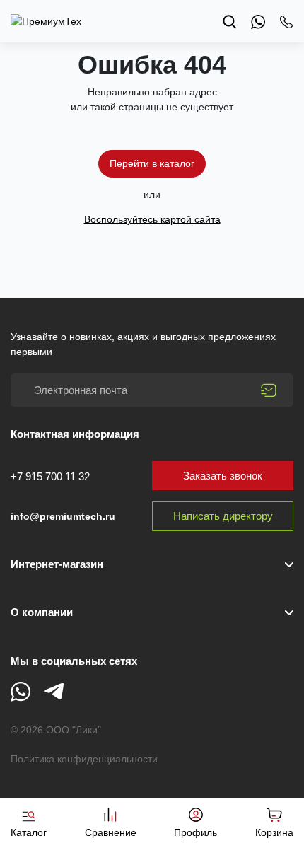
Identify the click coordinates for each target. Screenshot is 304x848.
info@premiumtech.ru (63, 516)
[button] (152, 612)
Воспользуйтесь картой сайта (152, 219)
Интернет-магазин (57, 564)
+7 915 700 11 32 (50, 476)
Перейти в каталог (152, 163)
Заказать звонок (222, 476)
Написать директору (223, 516)
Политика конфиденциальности (84, 759)
